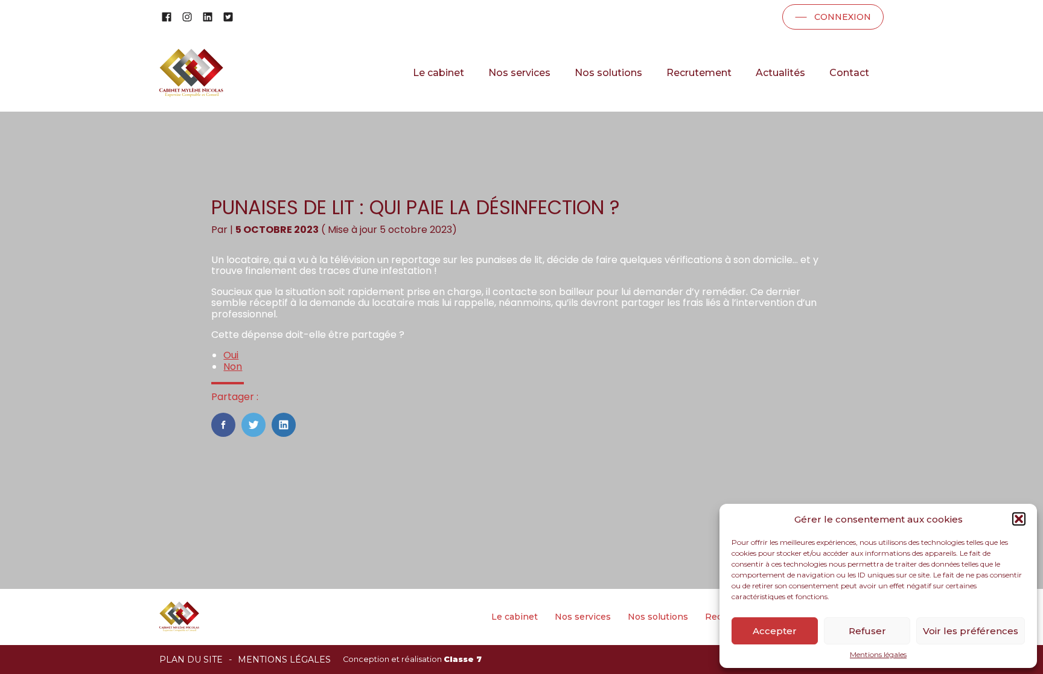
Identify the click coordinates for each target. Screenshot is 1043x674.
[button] (1019, 519)
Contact (849, 72)
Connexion (842, 16)
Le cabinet (438, 72)
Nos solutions (608, 72)
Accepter (775, 631)
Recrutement (699, 72)
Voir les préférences (970, 631)
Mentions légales (878, 654)
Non (232, 367)
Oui (230, 355)
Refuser (867, 631)
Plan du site (191, 659)
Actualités (780, 72)
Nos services (519, 72)
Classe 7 (463, 659)
